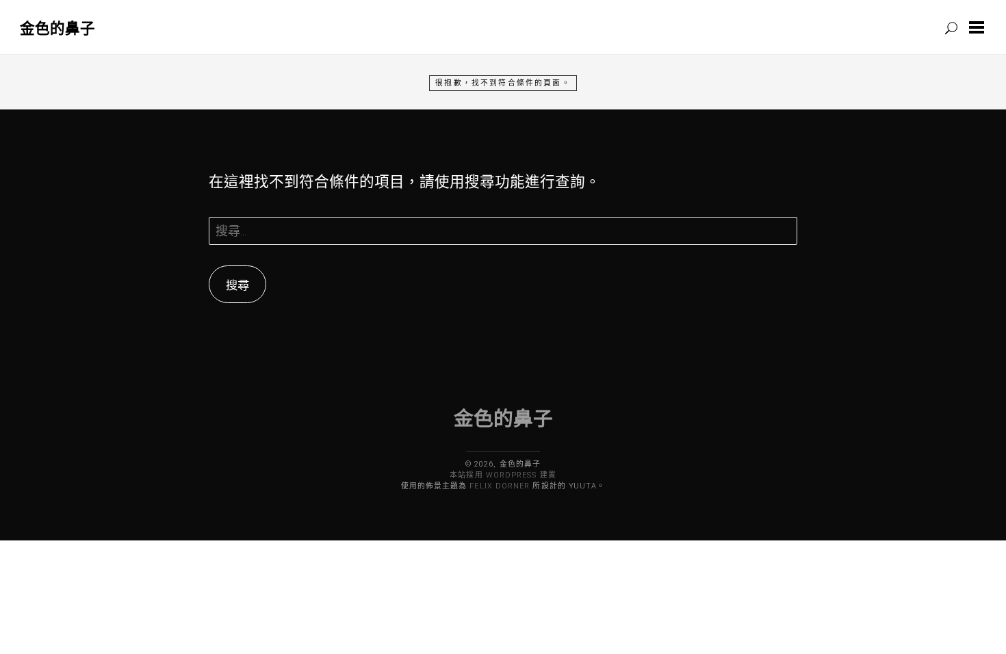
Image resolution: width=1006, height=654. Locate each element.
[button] (979, 27)
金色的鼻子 (57, 28)
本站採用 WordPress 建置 (503, 475)
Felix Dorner (499, 486)
